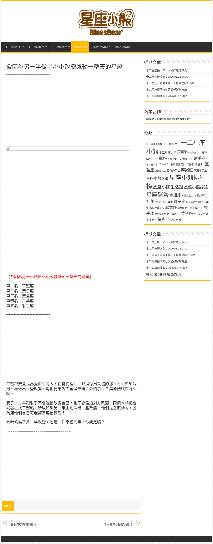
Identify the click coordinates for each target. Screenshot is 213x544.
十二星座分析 (13, 47)
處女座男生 (196, 207)
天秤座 (183, 152)
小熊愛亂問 (177, 164)
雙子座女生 (199, 214)
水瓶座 (175, 195)
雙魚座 (164, 219)
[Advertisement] (71, 106)
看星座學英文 (157, 208)
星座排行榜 (80, 47)
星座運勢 (157, 194)
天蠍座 (161, 158)
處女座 (171, 207)
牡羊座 (152, 201)
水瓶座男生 (200, 195)
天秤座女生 (195, 153)
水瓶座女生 (187, 195)
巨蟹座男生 (173, 170)
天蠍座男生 (186, 158)
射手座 (200, 158)
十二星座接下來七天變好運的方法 (166, 70)
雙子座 (187, 213)
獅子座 (179, 201)
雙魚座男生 (177, 219)
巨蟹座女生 (160, 170)
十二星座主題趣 (154, 144)
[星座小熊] (106, 21)
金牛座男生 (173, 213)
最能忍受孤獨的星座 (23, 523)
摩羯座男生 (200, 170)
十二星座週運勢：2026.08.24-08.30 (167, 76)
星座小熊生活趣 (168, 187)
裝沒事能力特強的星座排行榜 (163, 274)
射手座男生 (163, 164)
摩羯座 (187, 170)
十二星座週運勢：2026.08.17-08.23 (167, 96)
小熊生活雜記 (100, 47)
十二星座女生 (59, 47)
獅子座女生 (191, 202)
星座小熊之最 (157, 178)
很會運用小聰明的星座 (118, 523)
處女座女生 (183, 208)
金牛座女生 (160, 214)
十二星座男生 (36, 47)
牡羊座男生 (166, 202)
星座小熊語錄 (122, 47)
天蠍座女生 (173, 159)
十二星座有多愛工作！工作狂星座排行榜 (170, 83)
